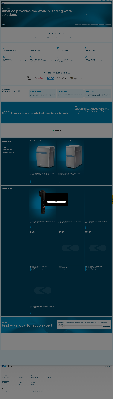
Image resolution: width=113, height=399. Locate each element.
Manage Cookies (56, 203)
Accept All (56, 201)
